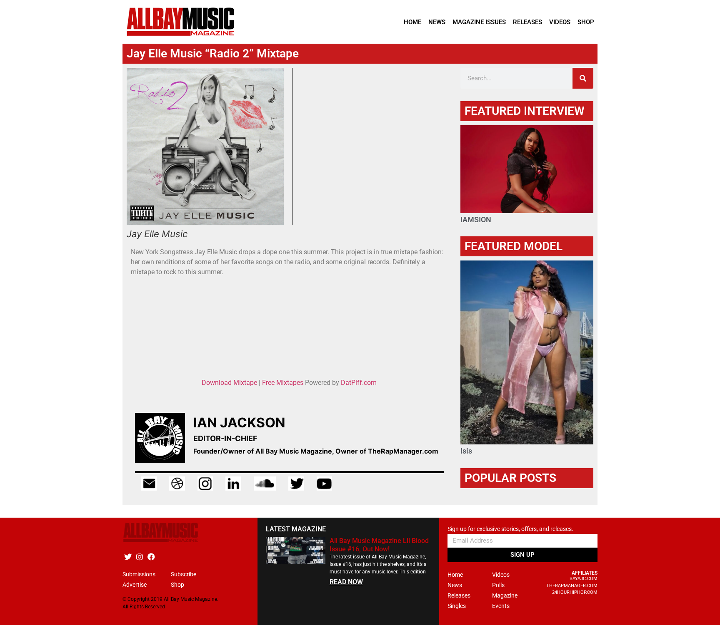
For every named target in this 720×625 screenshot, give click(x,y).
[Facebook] (151, 556)
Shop (586, 22)
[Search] (582, 78)
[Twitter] (127, 556)
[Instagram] (139, 556)
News (436, 22)
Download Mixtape (229, 383)
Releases (527, 22)
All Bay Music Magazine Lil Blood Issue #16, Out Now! (379, 545)
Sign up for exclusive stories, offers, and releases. (510, 529)
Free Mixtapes (282, 383)
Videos (559, 22)
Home (412, 22)
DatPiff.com (359, 383)
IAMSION (475, 219)
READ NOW (346, 582)
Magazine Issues (479, 22)
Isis (466, 450)
